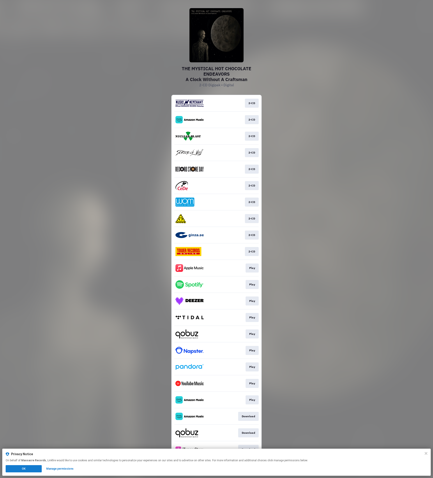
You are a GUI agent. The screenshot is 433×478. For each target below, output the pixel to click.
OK (23, 468)
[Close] (426, 453)
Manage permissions (60, 468)
